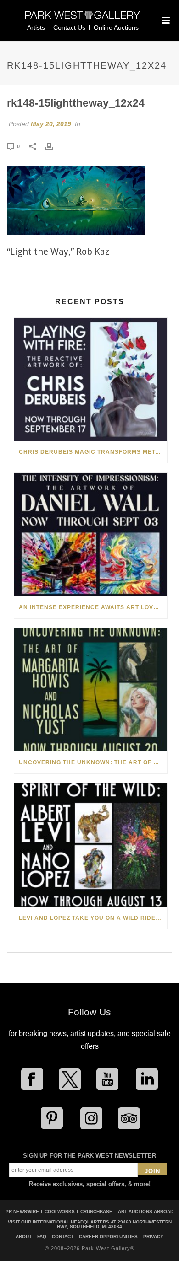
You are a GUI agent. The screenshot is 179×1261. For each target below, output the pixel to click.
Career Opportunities (108, 1236)
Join (152, 1171)
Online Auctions (116, 27)
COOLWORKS (60, 1211)
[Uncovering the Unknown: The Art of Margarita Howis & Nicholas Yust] (90, 689)
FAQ (41, 1236)
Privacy (153, 1236)
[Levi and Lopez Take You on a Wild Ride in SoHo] (90, 845)
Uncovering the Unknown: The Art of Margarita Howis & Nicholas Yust (93, 762)
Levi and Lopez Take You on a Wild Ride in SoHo (93, 918)
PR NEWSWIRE (22, 1211)
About (24, 1236)
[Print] (53, 146)
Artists (36, 27)
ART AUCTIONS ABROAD (145, 1211)
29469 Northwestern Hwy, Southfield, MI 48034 (114, 1224)
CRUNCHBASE (96, 1211)
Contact (62, 1236)
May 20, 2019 (51, 124)
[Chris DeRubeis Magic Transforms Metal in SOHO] (90, 379)
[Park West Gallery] (82, 19)
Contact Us (69, 27)
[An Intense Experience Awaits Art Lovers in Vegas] (90, 534)
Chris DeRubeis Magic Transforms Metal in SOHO (93, 452)
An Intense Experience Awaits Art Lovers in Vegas (93, 607)
